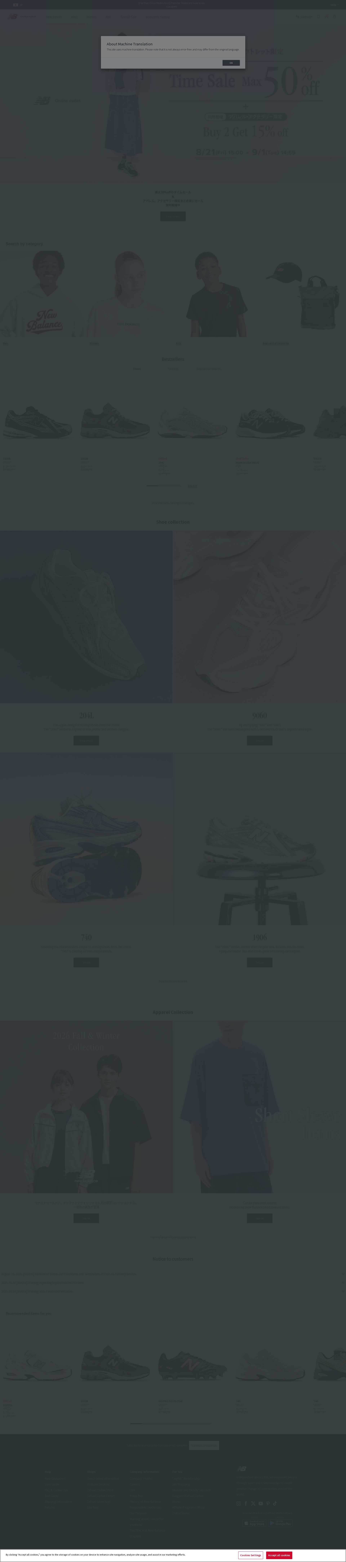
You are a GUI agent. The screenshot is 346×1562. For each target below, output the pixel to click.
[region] (173, 1555)
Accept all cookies (279, 1555)
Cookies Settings (250, 1555)
